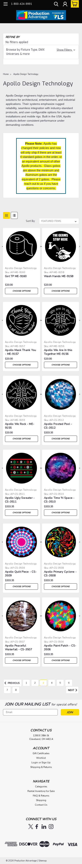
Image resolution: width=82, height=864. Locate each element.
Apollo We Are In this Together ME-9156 (58, 352)
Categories (41, 786)
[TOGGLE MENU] (5, 4)
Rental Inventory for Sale (41, 791)
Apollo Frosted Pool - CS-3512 (58, 426)
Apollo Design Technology (25, 74)
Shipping (41, 800)
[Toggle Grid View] (6, 215)
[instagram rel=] (51, 826)
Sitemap (42, 860)
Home (6, 74)
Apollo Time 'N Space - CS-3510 (59, 500)
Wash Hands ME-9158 (58, 276)
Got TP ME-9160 (16, 276)
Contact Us (41, 804)
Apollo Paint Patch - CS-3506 (60, 647)
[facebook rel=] (36, 826)
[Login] (65, 4)
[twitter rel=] (30, 826)
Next (71, 690)
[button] (41, 52)
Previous (13, 683)
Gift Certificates (41, 753)
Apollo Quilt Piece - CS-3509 (21, 573)
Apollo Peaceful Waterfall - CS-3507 (18, 647)
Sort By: (30, 221)
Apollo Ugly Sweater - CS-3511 (20, 500)
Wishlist (41, 758)
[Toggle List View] (14, 215)
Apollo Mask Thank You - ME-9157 (20, 352)
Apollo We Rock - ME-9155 (19, 426)
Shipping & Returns (41, 767)
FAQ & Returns (41, 795)
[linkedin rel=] (43, 826)
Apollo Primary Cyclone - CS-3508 (60, 573)
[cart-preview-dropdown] (74, 4)
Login (34, 762)
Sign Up (46, 762)
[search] (56, 4)
